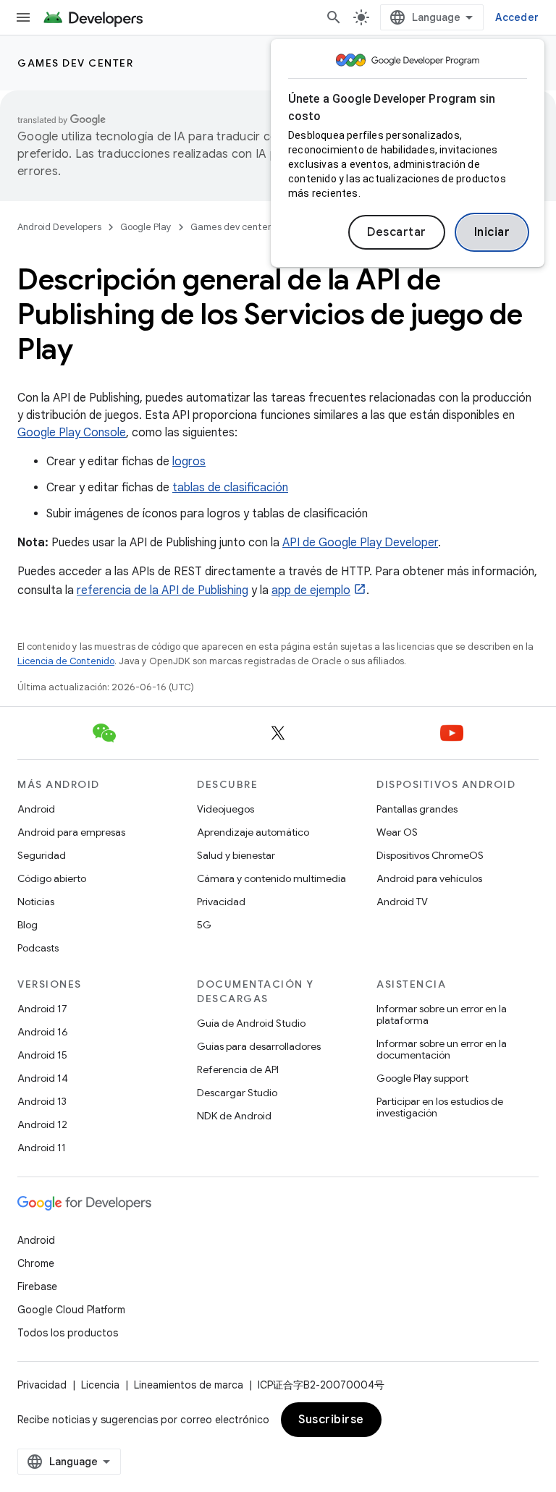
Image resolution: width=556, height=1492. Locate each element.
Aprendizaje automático (253, 832)
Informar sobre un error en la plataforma (441, 1014)
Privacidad (221, 901)
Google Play (146, 227)
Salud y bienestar (236, 855)
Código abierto (51, 878)
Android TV (402, 901)
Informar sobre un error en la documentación (441, 1049)
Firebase (37, 1286)
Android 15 (42, 1054)
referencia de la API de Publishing (162, 590)
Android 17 (42, 1008)
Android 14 (42, 1078)
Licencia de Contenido (65, 661)
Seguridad (41, 855)
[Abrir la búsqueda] (333, 17)
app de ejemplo (310, 590)
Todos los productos (67, 1332)
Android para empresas (71, 832)
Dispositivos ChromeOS (430, 855)
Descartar (396, 232)
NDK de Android (234, 1115)
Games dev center (75, 62)
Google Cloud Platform (71, 1309)
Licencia (100, 1385)
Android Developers (59, 227)
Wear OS (397, 832)
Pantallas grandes (417, 808)
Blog (27, 924)
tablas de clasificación (230, 487)
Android (36, 808)
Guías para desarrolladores (259, 1046)
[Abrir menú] (23, 17)
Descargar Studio (237, 1092)
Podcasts (38, 947)
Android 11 (41, 1147)
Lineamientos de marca (188, 1385)
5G (204, 924)
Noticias (35, 901)
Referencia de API (238, 1069)
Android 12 (42, 1124)
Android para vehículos (429, 878)
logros (189, 461)
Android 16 (42, 1031)
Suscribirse (331, 1419)
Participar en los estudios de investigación (439, 1107)
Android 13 (42, 1101)
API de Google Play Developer (360, 542)
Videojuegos (225, 808)
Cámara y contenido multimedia (271, 878)
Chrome (35, 1263)
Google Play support (422, 1078)
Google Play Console (71, 432)
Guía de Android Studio (251, 1023)
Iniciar (492, 232)
